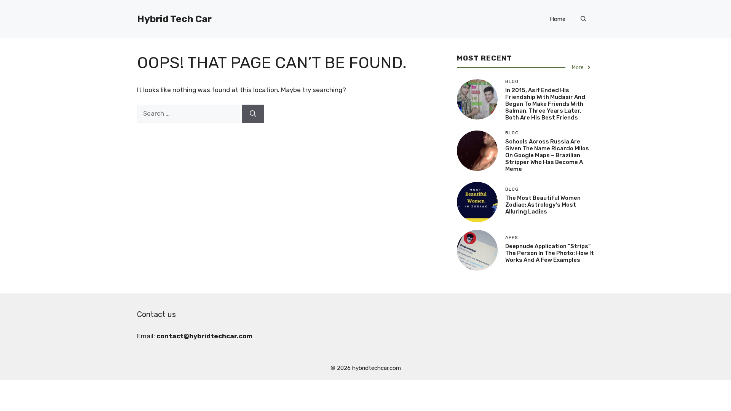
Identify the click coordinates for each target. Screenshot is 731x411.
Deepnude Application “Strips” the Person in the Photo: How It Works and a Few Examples (549, 253)
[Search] (253, 114)
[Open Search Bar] (583, 19)
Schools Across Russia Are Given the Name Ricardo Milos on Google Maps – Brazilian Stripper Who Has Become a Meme (547, 155)
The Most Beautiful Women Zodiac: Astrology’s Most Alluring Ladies (543, 204)
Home (557, 19)
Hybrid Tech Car (174, 18)
